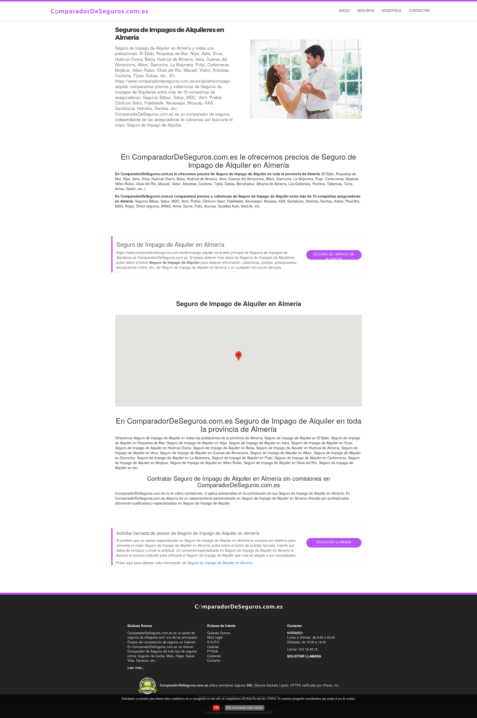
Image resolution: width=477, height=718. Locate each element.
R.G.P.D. (213, 642)
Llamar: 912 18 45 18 (302, 649)
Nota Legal (215, 637)
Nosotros (391, 10)
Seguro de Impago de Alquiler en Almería (219, 562)
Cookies (213, 646)
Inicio (344, 10)
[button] (238, 356)
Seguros (365, 10)
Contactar (419, 10)
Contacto (213, 660)
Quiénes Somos (218, 632)
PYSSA (212, 651)
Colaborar (214, 655)
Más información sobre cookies (244, 707)
